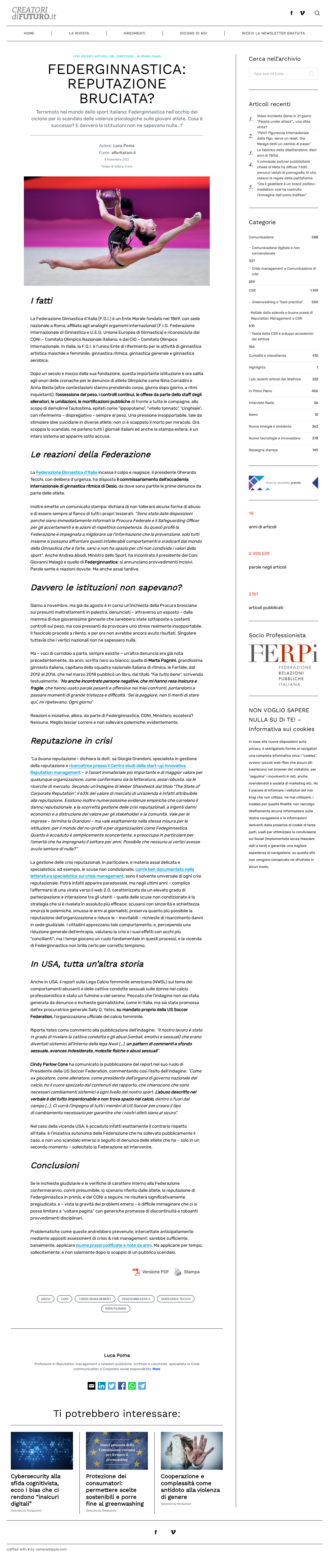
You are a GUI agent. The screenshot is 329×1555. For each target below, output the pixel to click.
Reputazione (115, 1308)
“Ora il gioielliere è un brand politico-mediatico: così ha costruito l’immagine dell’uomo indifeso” (286, 189)
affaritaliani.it (124, 152)
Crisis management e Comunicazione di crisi (284, 271)
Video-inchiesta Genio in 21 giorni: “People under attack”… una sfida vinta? (284, 121)
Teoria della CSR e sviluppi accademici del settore (282, 336)
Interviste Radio (261, 403)
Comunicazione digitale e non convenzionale (276, 250)
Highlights (257, 367)
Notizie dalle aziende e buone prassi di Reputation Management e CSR (282, 315)
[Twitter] (112, 1387)
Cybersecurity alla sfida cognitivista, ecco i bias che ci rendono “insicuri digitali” (35, 1490)
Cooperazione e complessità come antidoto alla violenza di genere (190, 1486)
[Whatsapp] (132, 1387)
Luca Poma (117, 1355)
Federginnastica (136, 1298)
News (253, 415)
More (156, 1369)
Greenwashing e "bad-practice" (277, 302)
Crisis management (95, 1298)
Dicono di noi (193, 33)
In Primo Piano (149, 56)
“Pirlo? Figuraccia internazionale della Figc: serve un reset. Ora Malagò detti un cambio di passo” (284, 138)
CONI (64, 1298)
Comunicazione (261, 237)
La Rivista (79, 33)
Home (29, 33)
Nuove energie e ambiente (270, 426)
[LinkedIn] (101, 1387)
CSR (252, 290)
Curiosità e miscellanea (267, 356)
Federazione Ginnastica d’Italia (66, 472)
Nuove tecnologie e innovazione (274, 438)
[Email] (91, 1387)
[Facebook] (122, 1387)
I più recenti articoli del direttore (103, 56)
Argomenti (134, 33)
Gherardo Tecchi (176, 1298)
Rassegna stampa (263, 450)
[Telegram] (142, 1387)
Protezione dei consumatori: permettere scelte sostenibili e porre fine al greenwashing (115, 1490)
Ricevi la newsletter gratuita (273, 33)
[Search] (317, 13)
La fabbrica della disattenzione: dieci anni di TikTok (286, 153)
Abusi (45, 1298)
